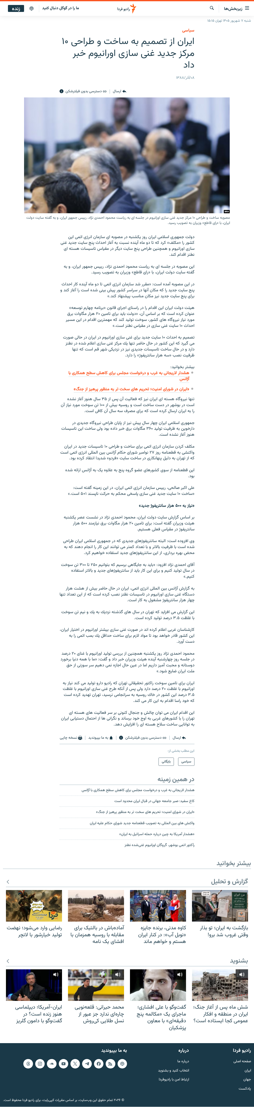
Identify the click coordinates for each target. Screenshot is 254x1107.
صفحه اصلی (242, 1061)
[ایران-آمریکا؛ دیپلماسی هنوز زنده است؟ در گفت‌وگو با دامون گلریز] (34, 985)
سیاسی (188, 30)
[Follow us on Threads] (28, 1063)
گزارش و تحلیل (229, 882)
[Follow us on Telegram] (87, 1063)
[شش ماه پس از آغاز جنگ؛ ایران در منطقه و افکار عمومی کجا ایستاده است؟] (220, 985)
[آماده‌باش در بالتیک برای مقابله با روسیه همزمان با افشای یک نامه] (96, 906)
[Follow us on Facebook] (98, 1063)
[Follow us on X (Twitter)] (75, 1063)
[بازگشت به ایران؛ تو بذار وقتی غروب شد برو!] (220, 906)
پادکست (245, 1089)
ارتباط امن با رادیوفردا (174, 1080)
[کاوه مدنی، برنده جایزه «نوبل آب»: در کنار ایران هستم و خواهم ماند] (158, 906)
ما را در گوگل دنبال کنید (60, 8)
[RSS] (110, 1063)
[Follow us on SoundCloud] (51, 1063)
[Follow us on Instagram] (40, 1063)
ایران (248, 1070)
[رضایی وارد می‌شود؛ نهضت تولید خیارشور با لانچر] (34, 906)
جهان (247, 1080)
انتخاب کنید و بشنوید (173, 1070)
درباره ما (183, 1061)
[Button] (119, 91)
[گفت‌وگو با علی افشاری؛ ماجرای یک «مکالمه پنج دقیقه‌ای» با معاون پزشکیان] (158, 985)
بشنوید (239, 961)
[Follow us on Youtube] (63, 1063)
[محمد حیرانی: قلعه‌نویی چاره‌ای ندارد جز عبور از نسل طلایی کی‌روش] (96, 985)
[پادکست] (31, 8)
